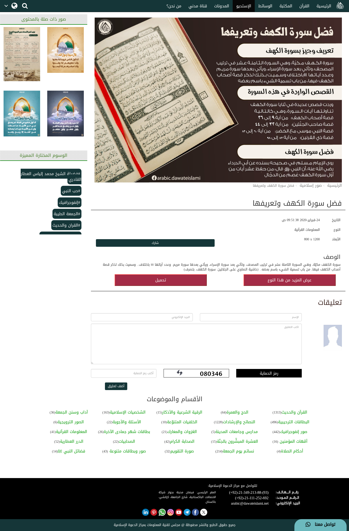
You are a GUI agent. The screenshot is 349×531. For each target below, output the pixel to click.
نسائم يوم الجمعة (238, 451)
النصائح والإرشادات (239, 422)
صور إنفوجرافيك (293, 431)
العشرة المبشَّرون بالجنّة (237, 441)
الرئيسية (323, 6)
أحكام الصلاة (292, 451)
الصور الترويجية (70, 422)
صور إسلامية (311, 185)
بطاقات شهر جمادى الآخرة (127, 431)
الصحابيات (127, 441)
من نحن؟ (173, 6)
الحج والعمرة (237, 412)
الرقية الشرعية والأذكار (182, 412)
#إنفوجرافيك (69, 202)
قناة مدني (198, 6)
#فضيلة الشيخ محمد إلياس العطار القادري (51, 176)
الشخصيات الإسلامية (128, 412)
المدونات (221, 6)
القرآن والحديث (294, 412)
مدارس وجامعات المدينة (236, 431)
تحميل (160, 280)
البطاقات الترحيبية (293, 422)
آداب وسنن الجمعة (71, 412)
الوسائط (265, 6)
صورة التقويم (182, 451)
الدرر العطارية (71, 441)
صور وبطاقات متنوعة (127, 451)
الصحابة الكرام (182, 441)
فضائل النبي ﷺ (71, 451)
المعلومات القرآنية (71, 431)
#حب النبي (71, 191)
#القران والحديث (66, 225)
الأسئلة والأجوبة (127, 422)
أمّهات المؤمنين (292, 441)
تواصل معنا (323, 525)
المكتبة (285, 6)
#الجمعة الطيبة (67, 214)
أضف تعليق (116, 386)
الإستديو (243, 6)
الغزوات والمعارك (182, 431)
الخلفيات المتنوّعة (182, 422)
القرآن (304, 6)
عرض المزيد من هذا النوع (289, 280)
